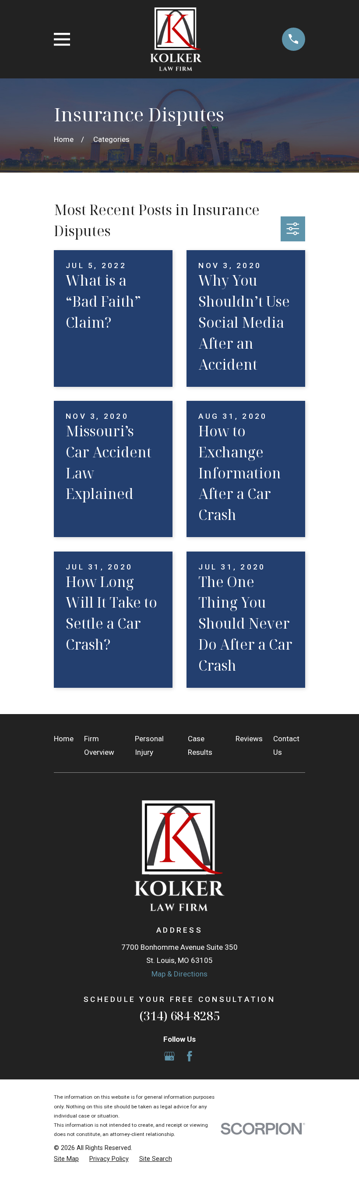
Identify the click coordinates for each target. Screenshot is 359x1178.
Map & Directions (179, 973)
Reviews (249, 738)
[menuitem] (66, 1159)
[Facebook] (189, 1056)
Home (64, 738)
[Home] (176, 39)
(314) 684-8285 (179, 1016)
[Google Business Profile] (169, 1056)
